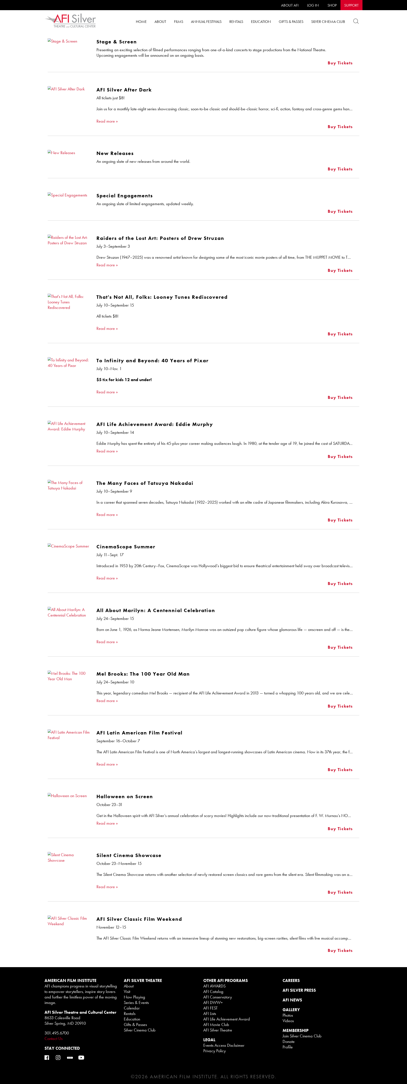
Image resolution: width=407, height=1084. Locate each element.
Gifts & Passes (291, 21)
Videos (288, 1020)
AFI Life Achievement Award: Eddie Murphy (154, 424)
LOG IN (313, 5)
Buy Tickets (340, 63)
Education (261, 21)
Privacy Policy (214, 1051)
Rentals (236, 21)
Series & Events (136, 1002)
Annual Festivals (206, 21)
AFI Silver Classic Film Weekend (139, 919)
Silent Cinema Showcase (129, 855)
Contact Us (54, 1038)
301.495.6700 (57, 1033)
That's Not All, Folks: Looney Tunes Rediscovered (162, 297)
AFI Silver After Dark (124, 89)
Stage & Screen (116, 41)
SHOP (332, 5)
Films (178, 21)
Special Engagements (124, 195)
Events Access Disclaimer (223, 1045)
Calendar (132, 1008)
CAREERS (291, 980)
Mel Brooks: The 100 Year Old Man (143, 674)
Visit (127, 991)
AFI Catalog (213, 991)
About (160, 21)
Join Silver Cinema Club (302, 1036)
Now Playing (134, 997)
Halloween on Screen (124, 796)
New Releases (115, 153)
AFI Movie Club (216, 1024)
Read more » (107, 121)
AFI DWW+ (213, 1002)
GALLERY (291, 1009)
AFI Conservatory (217, 997)
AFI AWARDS (214, 986)
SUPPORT (351, 5)
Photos (288, 1015)
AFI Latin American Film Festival (139, 732)
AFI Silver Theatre (217, 1030)
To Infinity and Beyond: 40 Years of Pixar (152, 360)
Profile (288, 1047)
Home (141, 21)
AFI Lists (209, 1013)
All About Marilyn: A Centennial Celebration (155, 610)
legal (209, 1040)
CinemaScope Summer (125, 546)
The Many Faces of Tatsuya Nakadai (145, 483)
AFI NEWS (292, 1000)
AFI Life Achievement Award (226, 1019)
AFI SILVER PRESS (299, 990)
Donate (289, 1041)
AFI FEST (210, 1008)
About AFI (289, 5)
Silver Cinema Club (328, 21)
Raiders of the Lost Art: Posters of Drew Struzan (160, 238)
